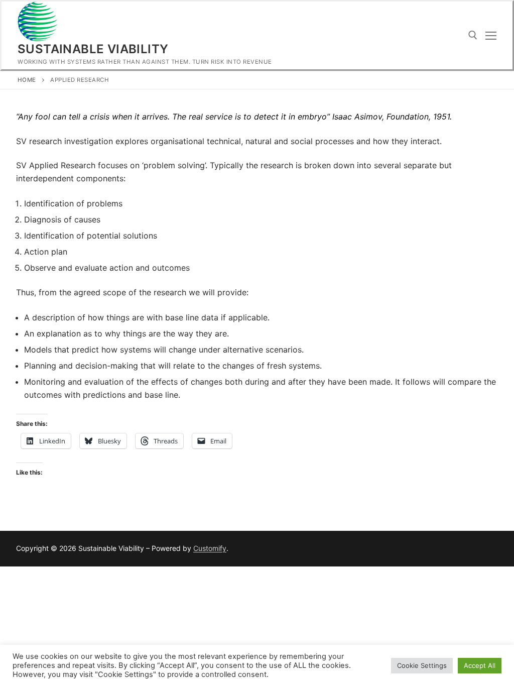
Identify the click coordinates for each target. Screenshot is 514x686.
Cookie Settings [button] (422, 665)
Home (27, 79)
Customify (209, 548)
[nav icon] (490, 35)
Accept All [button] (479, 665)
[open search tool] (472, 35)
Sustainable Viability (93, 49)
